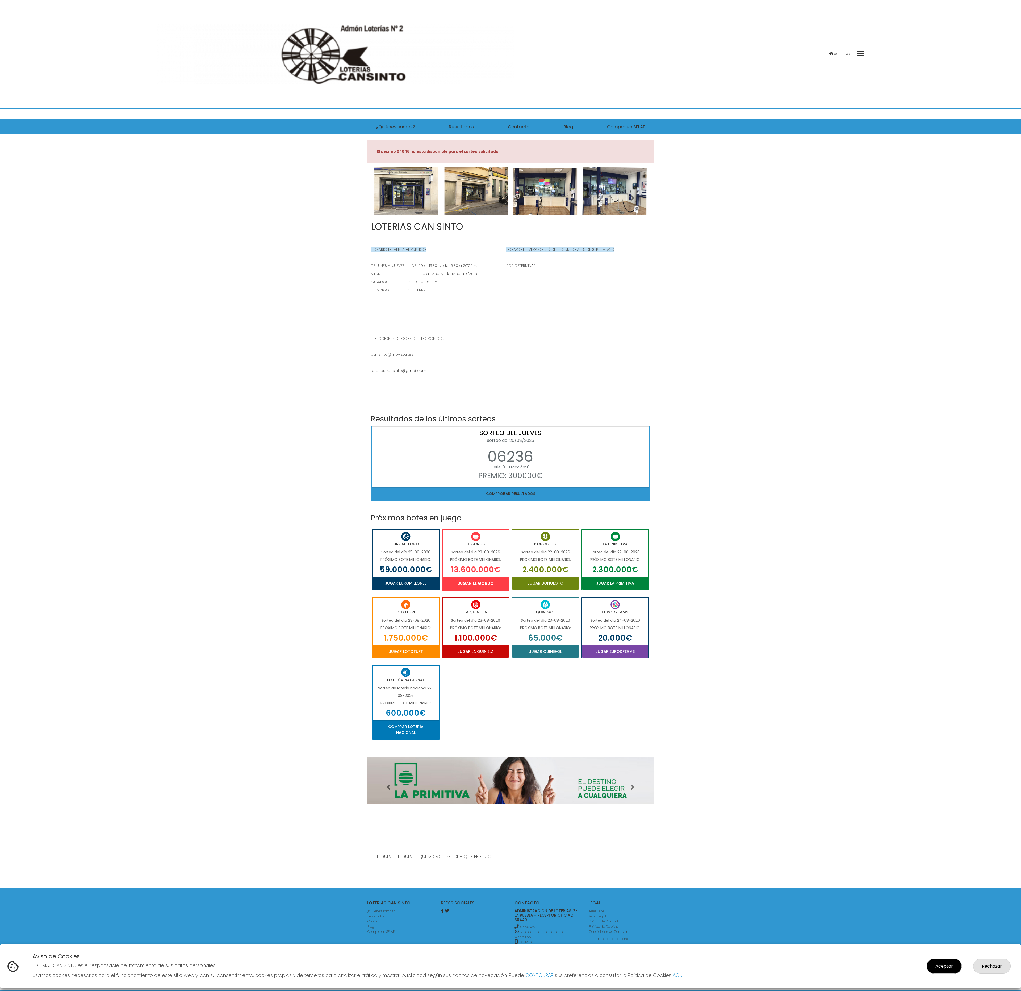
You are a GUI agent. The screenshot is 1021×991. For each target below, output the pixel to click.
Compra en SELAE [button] (626, 127)
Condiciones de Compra (608, 931)
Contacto (374, 921)
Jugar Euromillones (405, 583)
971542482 (528, 927)
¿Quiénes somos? (381, 911)
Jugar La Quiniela (476, 651)
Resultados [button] (461, 127)
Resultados (375, 916)
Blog (370, 926)
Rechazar (992, 966)
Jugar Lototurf (406, 651)
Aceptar (944, 966)
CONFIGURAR (539, 975)
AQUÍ (678, 975)
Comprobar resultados (510, 493)
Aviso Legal (597, 916)
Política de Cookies (603, 926)
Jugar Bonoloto (545, 583)
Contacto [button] (518, 127)
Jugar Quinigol (545, 651)
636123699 (527, 942)
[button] (388, 198)
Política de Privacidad (605, 921)
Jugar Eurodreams (615, 651)
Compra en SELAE (381, 931)
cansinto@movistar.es (392, 354)
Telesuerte (596, 911)
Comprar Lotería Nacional (406, 729)
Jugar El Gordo (476, 583)
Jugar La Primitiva (615, 583)
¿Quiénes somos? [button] (395, 127)
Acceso (841, 54)
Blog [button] (568, 127)
